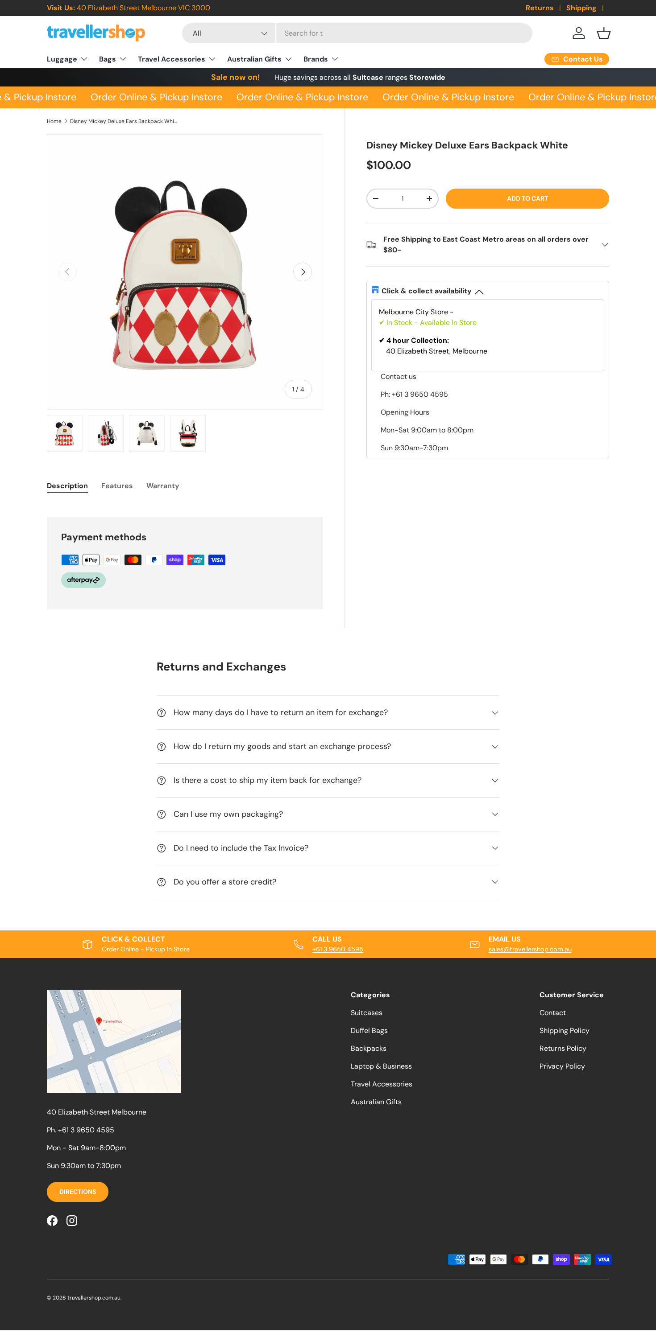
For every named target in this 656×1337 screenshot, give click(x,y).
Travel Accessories (171, 59)
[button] (604, 33)
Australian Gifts (254, 59)
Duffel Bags (369, 1030)
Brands (315, 59)
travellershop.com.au (93, 1297)
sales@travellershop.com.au (530, 949)
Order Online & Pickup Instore (153, 97)
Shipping (581, 7)
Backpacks (368, 1048)
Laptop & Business (381, 1066)
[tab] (67, 486)
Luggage (62, 59)
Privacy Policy (562, 1066)
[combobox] (357, 33)
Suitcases (366, 1012)
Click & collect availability (427, 291)
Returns (540, 7)
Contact (553, 1012)
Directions (77, 1192)
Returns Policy (563, 1048)
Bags (107, 59)
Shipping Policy (565, 1030)
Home (54, 121)
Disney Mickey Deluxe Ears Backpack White (123, 121)
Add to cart (527, 198)
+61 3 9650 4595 (337, 949)
